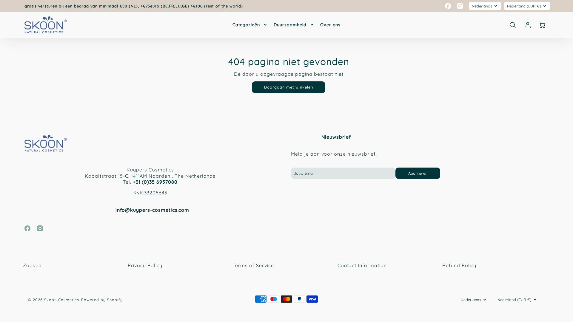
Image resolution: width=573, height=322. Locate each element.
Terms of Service (253, 265)
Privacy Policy (145, 265)
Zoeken (32, 265)
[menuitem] (250, 25)
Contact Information (362, 265)
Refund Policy (459, 265)
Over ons (330, 24)
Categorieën (246, 24)
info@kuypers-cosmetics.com (152, 210)
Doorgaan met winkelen (288, 87)
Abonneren (417, 173)
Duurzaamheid (290, 24)
